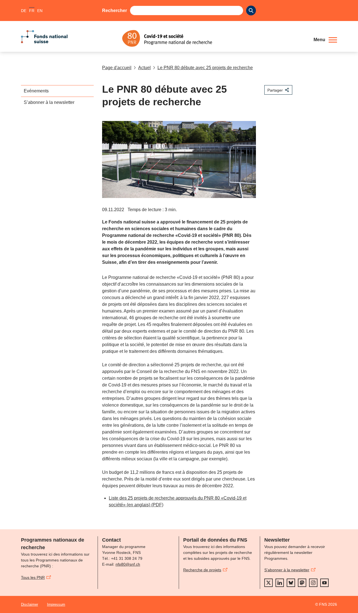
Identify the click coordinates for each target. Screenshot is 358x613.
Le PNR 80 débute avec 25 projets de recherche (205, 67)
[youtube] (324, 583)
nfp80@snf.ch (128, 564)
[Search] (251, 10)
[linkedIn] (279, 583)
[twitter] (268, 583)
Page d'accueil (116, 67)
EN (40, 10)
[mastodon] (302, 583)
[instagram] (313, 583)
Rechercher (114, 10)
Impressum (56, 604)
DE (23, 10)
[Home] (213, 38)
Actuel (144, 67)
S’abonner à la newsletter (49, 102)
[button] (325, 40)
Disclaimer (29, 604)
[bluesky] (291, 583)
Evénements (36, 90)
